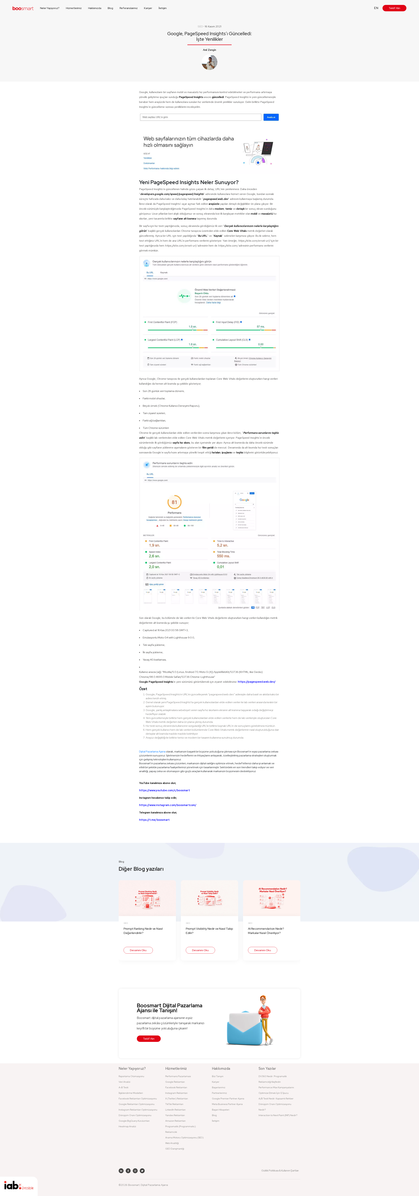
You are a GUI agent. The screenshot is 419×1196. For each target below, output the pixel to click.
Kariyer (148, 8)
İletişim (163, 8)
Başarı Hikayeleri (220, 1109)
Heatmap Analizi (127, 1126)
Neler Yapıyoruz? (50, 8)
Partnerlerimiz (219, 1093)
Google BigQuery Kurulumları (134, 1120)
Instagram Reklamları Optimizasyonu (138, 1109)
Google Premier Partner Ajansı (228, 1098)
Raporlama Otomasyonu (131, 1076)
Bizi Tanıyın (217, 1076)
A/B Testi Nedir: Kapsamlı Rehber (276, 1098)
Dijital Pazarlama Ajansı (152, 751)
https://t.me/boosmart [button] (154, 820)
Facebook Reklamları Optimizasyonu (138, 1098)
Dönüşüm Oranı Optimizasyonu (135, 1115)
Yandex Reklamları (175, 1115)
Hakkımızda (94, 8)
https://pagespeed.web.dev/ (257, 681)
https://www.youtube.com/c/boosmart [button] (164, 790)
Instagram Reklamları (176, 1093)
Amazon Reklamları (175, 1120)
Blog (110, 8)
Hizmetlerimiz (74, 8)
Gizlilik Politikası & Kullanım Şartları (280, 1170)
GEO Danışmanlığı (174, 1148)
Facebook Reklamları (176, 1087)
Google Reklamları (175, 1081)
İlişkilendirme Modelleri (131, 1093)
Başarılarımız (218, 1087)
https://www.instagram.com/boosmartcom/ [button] (168, 805)
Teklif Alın (394, 8)
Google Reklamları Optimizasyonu (137, 1104)
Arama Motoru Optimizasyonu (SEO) (184, 1137)
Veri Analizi (124, 1081)
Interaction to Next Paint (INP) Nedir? (278, 1115)
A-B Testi (123, 1087)
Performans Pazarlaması (178, 1076)
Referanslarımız (129, 8)
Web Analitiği (172, 1143)
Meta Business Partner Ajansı (227, 1104)
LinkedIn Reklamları (175, 1109)
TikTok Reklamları (174, 1104)
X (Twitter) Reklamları (176, 1098)
